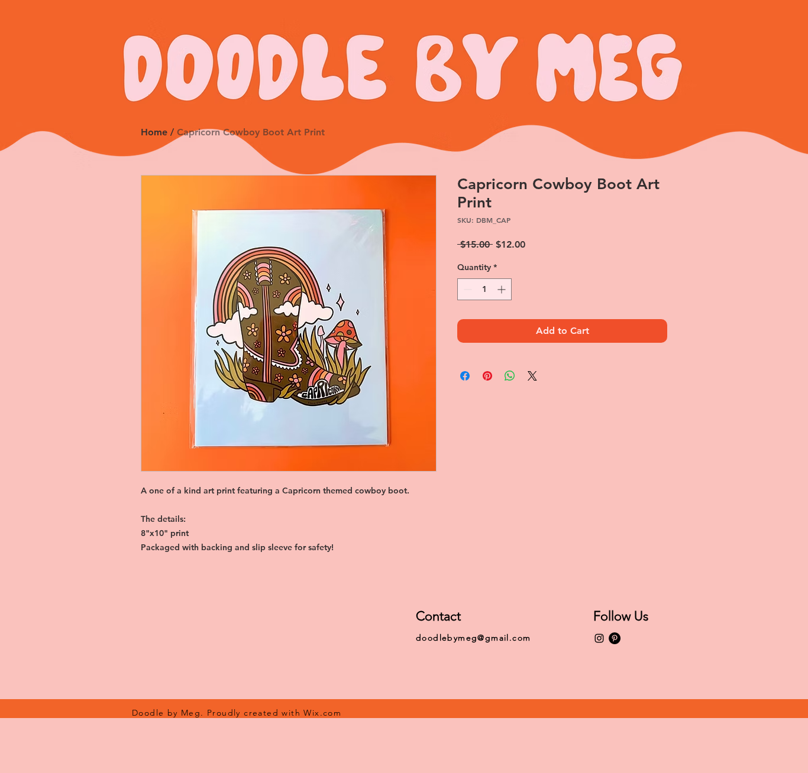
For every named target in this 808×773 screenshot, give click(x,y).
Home (154, 132)
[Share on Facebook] (465, 376)
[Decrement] (466, 289)
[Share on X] (532, 376)
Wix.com (322, 712)
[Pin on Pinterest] (487, 376)
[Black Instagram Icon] (599, 638)
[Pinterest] (614, 638)
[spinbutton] (484, 289)
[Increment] (502, 289)
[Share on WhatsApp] (510, 376)
